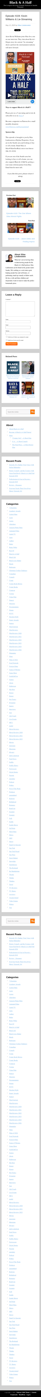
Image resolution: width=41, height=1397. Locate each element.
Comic (11, 580)
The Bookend (13, 868)
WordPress (22, 1394)
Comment (8, 299)
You (10, 907)
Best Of (11, 551)
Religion (12, 798)
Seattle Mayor (13, 825)
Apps (11, 537)
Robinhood (12, 802)
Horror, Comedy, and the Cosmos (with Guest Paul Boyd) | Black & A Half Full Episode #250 (21, 473)
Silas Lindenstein (24, 25)
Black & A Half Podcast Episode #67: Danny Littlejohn (28, 377)
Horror (11, 693)
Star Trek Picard (14, 851)
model (11, 726)
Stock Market (13, 858)
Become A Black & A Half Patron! (20, 432)
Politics (11, 785)
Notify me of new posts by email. (16, 340)
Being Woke (13, 547)
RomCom (12, 808)
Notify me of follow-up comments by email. (18, 337)
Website (7, 331)
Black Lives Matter (15, 561)
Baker (11, 544)
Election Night (13, 617)
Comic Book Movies (15, 584)
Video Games (13, 901)
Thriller (11, 878)
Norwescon (12, 769)
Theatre (11, 874)
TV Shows (12, 891)
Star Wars (12, 855)
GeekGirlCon (13, 676)
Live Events (13, 719)
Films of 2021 (13, 660)
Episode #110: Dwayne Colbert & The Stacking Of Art (28, 397)
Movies (11, 742)
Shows (11, 835)
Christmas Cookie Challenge (18, 570)
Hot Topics (12, 699)
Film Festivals (13, 627)
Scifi (10, 818)
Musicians (12, 749)
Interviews (12, 709)
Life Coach (12, 716)
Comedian (12, 574)
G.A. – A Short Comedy (20, 441)
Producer (12, 792)
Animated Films (14, 531)
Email (7, 325)
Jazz (10, 713)
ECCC (11, 613)
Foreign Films (13, 666)
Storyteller (12, 861)
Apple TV (12, 534)
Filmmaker (12, 653)
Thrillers (11, 881)
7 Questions (13, 508)
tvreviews (12, 894)
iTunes (21, 115)
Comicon (12, 590)
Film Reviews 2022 (15, 640)
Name (7, 319)
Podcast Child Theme (23, 1392)
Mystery (11, 752)
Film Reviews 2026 (15, 650)
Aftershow (12, 524)
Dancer (11, 600)
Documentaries (14, 607)
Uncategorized (13, 898)
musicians (12, 746)
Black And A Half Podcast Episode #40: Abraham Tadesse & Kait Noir (13, 377)
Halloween (12, 686)
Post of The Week (14, 789)
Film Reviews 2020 (15, 633)
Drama (11, 610)
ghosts (11, 683)
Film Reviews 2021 (15, 637)
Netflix (11, 762)
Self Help (12, 828)
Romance (12, 805)
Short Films (12, 831)
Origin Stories (13, 772)
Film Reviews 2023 (15, 643)
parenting (12, 779)
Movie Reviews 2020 (16, 732)
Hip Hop (12, 689)
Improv (11, 706)
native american (14, 755)
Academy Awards (14, 511)
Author (11, 541)
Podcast (11, 782)
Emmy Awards (14, 620)
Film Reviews (13, 630)
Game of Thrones (14, 670)
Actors (11, 521)
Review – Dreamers (15, 485)
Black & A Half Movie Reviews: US (13, 396)
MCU (11, 722)
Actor (11, 518)
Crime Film (12, 597)
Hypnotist (12, 703)
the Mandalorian (14, 871)
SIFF (10, 838)
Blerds (11, 564)
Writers (11, 904)
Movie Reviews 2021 (16, 736)
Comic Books (13, 587)
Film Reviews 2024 (15, 646)
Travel (11, 884)
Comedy (12, 577)
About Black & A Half (16, 429)
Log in (28, 1394)
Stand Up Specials (15, 845)
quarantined (13, 795)
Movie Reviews (14, 729)
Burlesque (12, 567)
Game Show (13, 673)
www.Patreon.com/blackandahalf (17, 127)
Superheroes (13, 865)
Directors (12, 603)
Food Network (13, 663)
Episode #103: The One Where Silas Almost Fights (18, 214)
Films (11, 435)
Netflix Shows (13, 765)
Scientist (11, 812)
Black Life (12, 557)
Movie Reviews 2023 (16, 739)
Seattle (11, 822)
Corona (11, 594)
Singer (11, 841)
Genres (11, 679)
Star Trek (12, 848)
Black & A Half (20, 2)
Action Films (13, 514)
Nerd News (12, 759)
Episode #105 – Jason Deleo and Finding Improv (21, 240)
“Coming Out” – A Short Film (21, 438)
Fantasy (11, 623)
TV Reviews (13, 888)
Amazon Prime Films (15, 527)
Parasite (11, 775)
